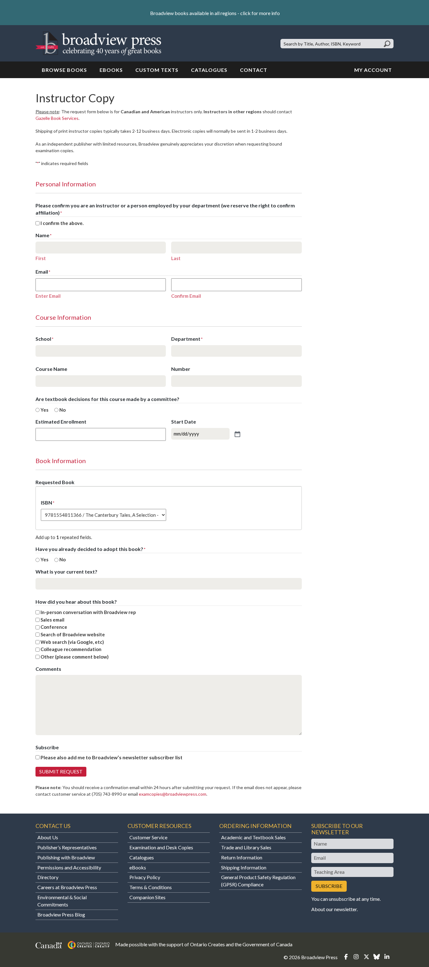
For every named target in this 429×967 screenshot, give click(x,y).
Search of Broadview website (73, 634)
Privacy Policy (144, 877)
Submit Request (61, 771)
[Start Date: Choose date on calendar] (237, 433)
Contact (253, 70)
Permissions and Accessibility (69, 867)
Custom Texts (156, 70)
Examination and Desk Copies (161, 847)
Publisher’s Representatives (67, 847)
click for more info (260, 13)
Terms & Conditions (150, 887)
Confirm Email (186, 296)
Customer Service (148, 837)
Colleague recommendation (71, 649)
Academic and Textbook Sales (253, 837)
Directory (47, 877)
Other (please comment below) (75, 657)
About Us (47, 837)
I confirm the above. (62, 223)
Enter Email (48, 296)
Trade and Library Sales (246, 847)
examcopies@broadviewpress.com (172, 794)
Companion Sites (147, 897)
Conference (54, 627)
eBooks (111, 70)
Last (176, 258)
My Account (373, 70)
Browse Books (64, 70)
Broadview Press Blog (61, 914)
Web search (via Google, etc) (72, 642)
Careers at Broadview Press (67, 887)
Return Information (241, 857)
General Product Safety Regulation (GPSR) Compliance (258, 880)
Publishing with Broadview (66, 857)
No (62, 410)
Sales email (52, 619)
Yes (44, 410)
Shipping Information (243, 867)
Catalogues (209, 70)
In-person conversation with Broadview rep (88, 612)
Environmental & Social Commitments (62, 900)
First (40, 258)
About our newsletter (334, 909)
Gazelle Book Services (57, 118)
